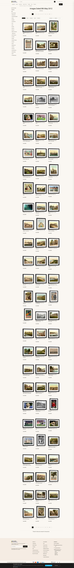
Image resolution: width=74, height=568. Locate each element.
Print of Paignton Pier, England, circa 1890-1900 (27, 284)
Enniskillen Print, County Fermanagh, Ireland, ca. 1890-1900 (40, 194)
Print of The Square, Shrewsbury (40, 68)
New (31, 4)
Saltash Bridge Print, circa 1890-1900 (27, 104)
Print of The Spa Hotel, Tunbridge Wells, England (52, 321)
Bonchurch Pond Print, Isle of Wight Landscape (27, 357)
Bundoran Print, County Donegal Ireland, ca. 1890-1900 (52, 141)
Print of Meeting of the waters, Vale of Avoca (52, 51)
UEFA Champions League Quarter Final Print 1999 (53, 411)
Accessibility (45, 541)
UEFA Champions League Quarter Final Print (40, 429)
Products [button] (34, 4)
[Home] (14, 2)
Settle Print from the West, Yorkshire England (27, 500)
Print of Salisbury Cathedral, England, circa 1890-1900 (53, 177)
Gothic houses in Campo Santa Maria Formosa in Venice (40, 411)
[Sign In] (62, 2)
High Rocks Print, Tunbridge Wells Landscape (27, 303)
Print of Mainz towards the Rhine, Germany (52, 393)
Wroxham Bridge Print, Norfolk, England (52, 212)
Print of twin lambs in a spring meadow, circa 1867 (39, 321)
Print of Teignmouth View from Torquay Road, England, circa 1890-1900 (52, 285)
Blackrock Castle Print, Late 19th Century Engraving (52, 375)
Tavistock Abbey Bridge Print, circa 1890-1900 (40, 500)
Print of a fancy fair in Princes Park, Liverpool (52, 357)
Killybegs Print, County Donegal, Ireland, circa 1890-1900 (40, 393)
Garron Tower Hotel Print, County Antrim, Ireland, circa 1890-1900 (27, 393)
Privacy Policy (45, 545)
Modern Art (13, 33)
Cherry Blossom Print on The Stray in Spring (40, 123)
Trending (29, 4)
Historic (13, 28)
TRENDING (12, 9)
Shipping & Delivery (46, 548)
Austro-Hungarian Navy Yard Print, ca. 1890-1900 (53, 465)
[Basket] (60, 2)
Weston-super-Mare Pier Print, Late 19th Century (40, 212)
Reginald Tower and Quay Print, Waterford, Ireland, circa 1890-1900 (40, 375)
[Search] (54, 1)
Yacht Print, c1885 (25, 446)
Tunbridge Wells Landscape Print (40, 176)
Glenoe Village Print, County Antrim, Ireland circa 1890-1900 (52, 518)
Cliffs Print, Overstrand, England (27, 482)
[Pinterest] (59, 562)
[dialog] (37, 565)
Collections (20, 4)
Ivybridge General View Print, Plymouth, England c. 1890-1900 (27, 465)
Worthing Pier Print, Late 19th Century (27, 248)
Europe (13, 26)
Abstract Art (13, 14)
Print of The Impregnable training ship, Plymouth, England (53, 159)
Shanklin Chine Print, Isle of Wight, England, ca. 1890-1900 (52, 33)
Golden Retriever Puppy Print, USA (52, 428)
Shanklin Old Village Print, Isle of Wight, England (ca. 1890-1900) (40, 51)
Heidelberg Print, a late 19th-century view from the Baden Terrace (27, 177)
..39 (49, 527)
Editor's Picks (25, 4)
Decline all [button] (56, 565)
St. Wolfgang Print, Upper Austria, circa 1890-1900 (40, 303)
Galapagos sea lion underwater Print (27, 212)
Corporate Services (35, 550)
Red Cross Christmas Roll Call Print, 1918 (27, 194)
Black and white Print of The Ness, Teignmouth (40, 141)
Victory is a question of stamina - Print (53, 482)
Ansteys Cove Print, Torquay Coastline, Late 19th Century (53, 123)
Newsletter (44, 555)
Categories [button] (13, 4)
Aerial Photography (14, 16)
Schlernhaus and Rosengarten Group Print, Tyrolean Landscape (40, 482)
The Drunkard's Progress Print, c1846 (40, 230)
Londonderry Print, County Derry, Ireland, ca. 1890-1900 (52, 87)
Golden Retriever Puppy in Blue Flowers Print (27, 411)
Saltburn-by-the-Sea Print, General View (40, 33)
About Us (34, 541)
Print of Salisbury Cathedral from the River (40, 159)
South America (14, 50)
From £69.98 (24, 35)
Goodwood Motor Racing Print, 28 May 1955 (40, 105)
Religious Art (14, 45)
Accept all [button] (48, 565)
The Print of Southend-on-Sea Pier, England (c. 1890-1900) (52, 230)
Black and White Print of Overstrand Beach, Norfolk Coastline (27, 518)
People (13, 38)
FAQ (43, 543)
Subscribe (25, 546)
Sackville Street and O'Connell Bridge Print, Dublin (53, 69)
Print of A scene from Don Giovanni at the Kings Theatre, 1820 (28, 159)
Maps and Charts (14, 31)
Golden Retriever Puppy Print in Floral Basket (27, 123)
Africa (13, 18)
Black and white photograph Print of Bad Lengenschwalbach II (40, 465)
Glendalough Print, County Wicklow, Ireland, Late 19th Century (40, 87)
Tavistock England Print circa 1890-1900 (52, 500)
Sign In (61, 4)
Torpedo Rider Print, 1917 (26, 320)
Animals (13, 19)
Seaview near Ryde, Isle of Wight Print (27, 266)
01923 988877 (57, 543)
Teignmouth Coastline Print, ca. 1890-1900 (53, 339)
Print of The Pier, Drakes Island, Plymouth (27, 69)
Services (13, 48)
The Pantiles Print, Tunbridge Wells (52, 248)
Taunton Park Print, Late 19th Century (27, 338)
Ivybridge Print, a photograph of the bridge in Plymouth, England (52, 447)
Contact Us (55, 541)
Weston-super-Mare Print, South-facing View (40, 248)
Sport (12, 53)
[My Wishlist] (58, 2)
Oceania (13, 36)
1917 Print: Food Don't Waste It (27, 50)
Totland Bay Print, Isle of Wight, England (52, 266)
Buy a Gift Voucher (35, 553)
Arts (12, 23)
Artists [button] (17, 4)
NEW (12, 11)
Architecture (13, 21)
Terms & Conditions (46, 550)
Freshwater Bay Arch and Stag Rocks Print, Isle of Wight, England (27, 141)
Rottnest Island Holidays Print (52, 194)
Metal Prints (45, 553)
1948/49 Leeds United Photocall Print (40, 446)
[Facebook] (57, 562)
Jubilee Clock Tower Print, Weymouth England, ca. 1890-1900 (27, 230)
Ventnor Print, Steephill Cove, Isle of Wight (27, 33)
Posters (13, 41)
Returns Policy (45, 546)
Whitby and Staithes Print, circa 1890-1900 (40, 339)
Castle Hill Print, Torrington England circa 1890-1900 (40, 357)
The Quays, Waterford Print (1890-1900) (27, 87)
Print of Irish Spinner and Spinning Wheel (40, 518)
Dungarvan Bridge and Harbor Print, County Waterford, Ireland (27, 375)
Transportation (14, 55)
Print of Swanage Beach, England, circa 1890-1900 (40, 284)
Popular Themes (14, 40)
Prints (13, 43)
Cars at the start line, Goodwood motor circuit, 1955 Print (52, 105)
